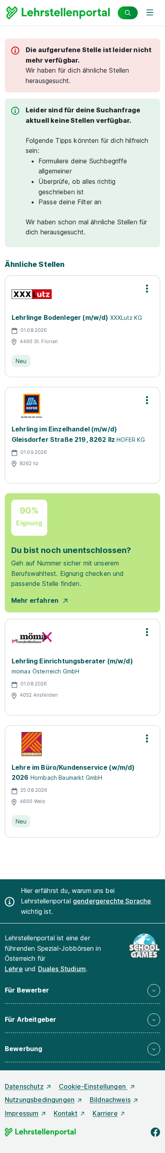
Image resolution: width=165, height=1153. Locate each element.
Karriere (105, 1113)
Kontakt (65, 1113)
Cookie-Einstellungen (93, 1086)
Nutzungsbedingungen (39, 1100)
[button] (82, 990)
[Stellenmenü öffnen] (147, 288)
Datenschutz (24, 1086)
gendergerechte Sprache (112, 901)
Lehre (14, 969)
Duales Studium (62, 969)
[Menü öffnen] (150, 13)
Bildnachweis (110, 1100)
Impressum (21, 1113)
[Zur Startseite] (58, 12)
